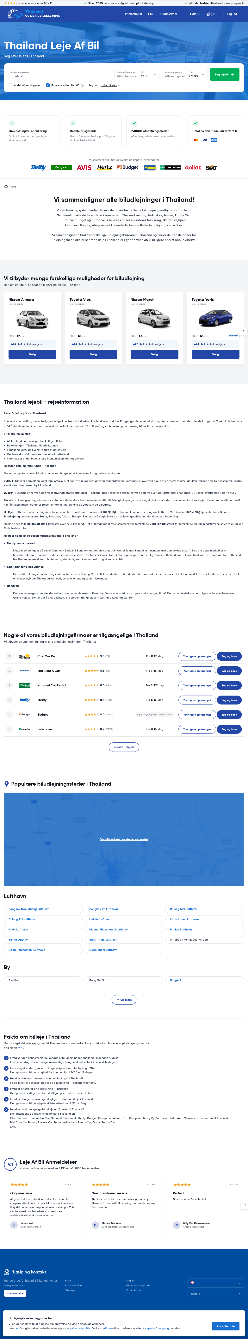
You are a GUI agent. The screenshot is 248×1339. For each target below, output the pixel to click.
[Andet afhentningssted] (10, 85)
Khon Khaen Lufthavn (184, 919)
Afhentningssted (20, 72)
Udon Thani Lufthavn (103, 950)
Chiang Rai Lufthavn (22, 919)
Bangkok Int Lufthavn (103, 909)
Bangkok (176, 980)
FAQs (68, 1280)
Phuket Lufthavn (181, 929)
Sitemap (70, 1290)
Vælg (32, 354)
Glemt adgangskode (138, 1285)
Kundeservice (168, 14)
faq (20, 1048)
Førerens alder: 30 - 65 (65, 85)
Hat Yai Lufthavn (100, 919)
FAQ (150, 14)
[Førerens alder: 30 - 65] (48, 85)
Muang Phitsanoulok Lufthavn (109, 929)
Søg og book (229, 656)
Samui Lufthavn (19, 939)
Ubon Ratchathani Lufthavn (27, 950)
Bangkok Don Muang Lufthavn (29, 909)
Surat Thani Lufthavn (103, 939)
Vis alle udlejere (124, 747)
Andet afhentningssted (27, 85)
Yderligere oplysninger (197, 656)
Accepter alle (225, 1326)
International (133, 14)
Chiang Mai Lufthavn (184, 909)
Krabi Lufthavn (18, 929)
